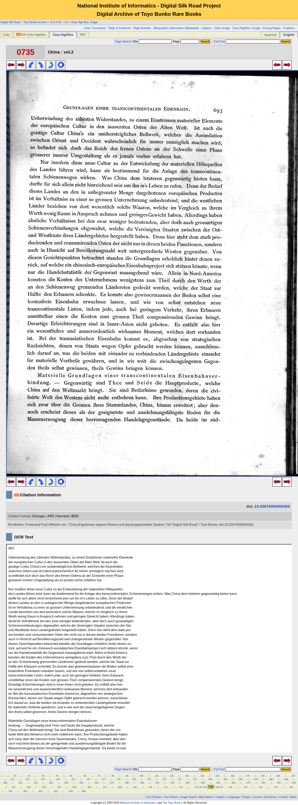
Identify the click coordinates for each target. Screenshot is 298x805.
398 (286, 779)
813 (40, 791)
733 (200, 787)
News (293, 797)
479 (112, 782)
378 (256, 779)
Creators (220, 797)
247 (58, 779)
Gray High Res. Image (84, 22)
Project (246, 797)
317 (164, 779)
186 (263, 776)
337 (195, 779)
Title (135, 41)
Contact (283, 797)
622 (29, 787)
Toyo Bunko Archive (35, 22)
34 (43, 776)
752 (245, 787)
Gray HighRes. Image (246, 28)
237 (43, 779)
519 (172, 782)
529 (188, 782)
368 (240, 779)
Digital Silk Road (10, 22)
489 (127, 782)
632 (44, 787)
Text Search (171, 797)
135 (187, 776)
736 (217, 787)
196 (278, 776)
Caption (206, 28)
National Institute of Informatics (138, 802)
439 (51, 782)
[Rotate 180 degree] (51, 68)
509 (157, 782)
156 (217, 776)
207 (293, 776)
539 (203, 782)
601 (294, 782)
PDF (83, 34)
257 (73, 779)
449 (66, 782)
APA (50, 516)
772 (276, 787)
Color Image (222, 28)
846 (84, 791)
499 (142, 782)
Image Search (188, 797)
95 (127, 776)
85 (113, 776)
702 (150, 787)
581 (264, 782)
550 (218, 782)
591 (279, 782)
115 (156, 776)
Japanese (270, 34)
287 (119, 779)
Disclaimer (270, 797)
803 (25, 791)
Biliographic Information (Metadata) (176, 28)
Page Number (142, 28)
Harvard (63, 516)
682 (120, 787)
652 (74, 787)
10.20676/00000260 (272, 506)
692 (135, 787)
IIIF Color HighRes (34, 34)
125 (172, 776)
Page (176, 41)
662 (89, 787)
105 (141, 776)
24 (29, 776)
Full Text (219, 41)
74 (99, 776)
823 (56, 791)
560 (233, 782)
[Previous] (11, 68)
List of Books (154, 797)
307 (149, 779)
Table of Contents (119, 28)
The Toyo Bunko (172, 802)
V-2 (66, 22)
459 (81, 782)
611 (13, 787)
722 (181, 787)
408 (5, 782)
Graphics (289, 28)
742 (230, 787)
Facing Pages (272, 28)
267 (88, 779)
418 (20, 782)
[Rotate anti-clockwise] (31, 68)
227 (28, 779)
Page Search (123, 41)
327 (180, 779)
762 (261, 787)
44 (57, 776)
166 (232, 776)
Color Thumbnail (94, 28)
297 (134, 779)
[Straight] (60, 68)
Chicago (38, 516)
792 (10, 791)
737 (221, 787)
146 (202, 776)
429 (36, 782)
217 (12, 779)
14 (15, 776)
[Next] (21, 68)
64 (85, 776)
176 (248, 776)
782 (291, 787)
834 (71, 791)
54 (71, 776)
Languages (233, 797)
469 (96, 782)
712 (165, 787)
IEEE (75, 516)
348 (210, 779)
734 (204, 787)
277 (104, 779)
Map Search (206, 797)
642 (59, 787)
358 (225, 779)
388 (271, 779)
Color (6, 34)
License (257, 797)
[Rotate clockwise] (41, 68)
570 (248, 782)
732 (196, 787)
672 (105, 787)
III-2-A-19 (55, 22)
